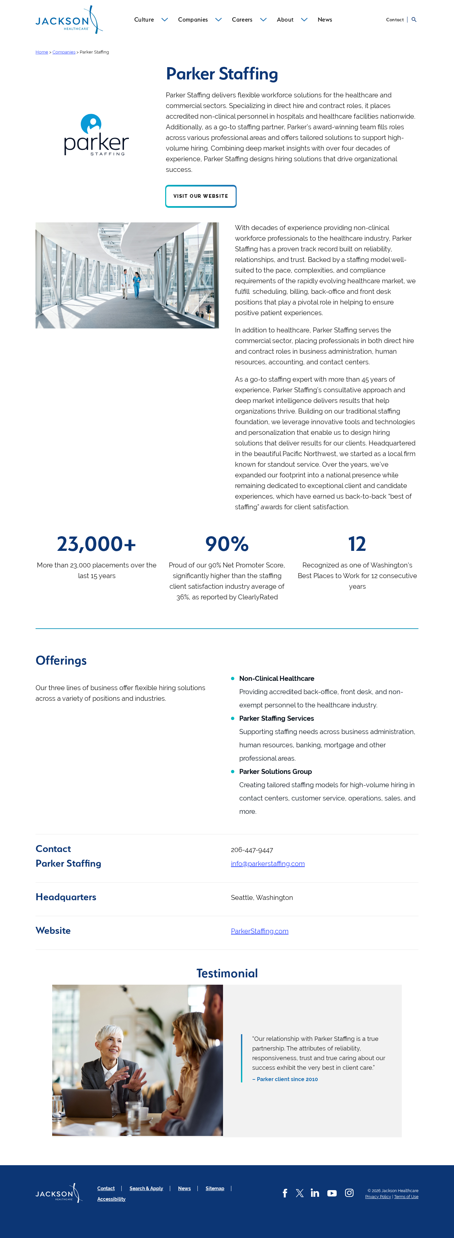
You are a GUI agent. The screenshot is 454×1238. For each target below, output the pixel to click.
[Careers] (263, 20)
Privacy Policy (378, 1196)
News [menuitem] (325, 19)
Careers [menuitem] (242, 19)
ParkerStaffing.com (259, 931)
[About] (304, 20)
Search (414, 19)
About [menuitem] (285, 19)
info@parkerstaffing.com (268, 864)
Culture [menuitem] (144, 19)
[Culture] (164, 20)
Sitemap (215, 1188)
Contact (395, 20)
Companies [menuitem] (193, 19)
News (184, 1188)
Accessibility (111, 1199)
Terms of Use (406, 1196)
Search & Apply (146, 1188)
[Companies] (218, 20)
